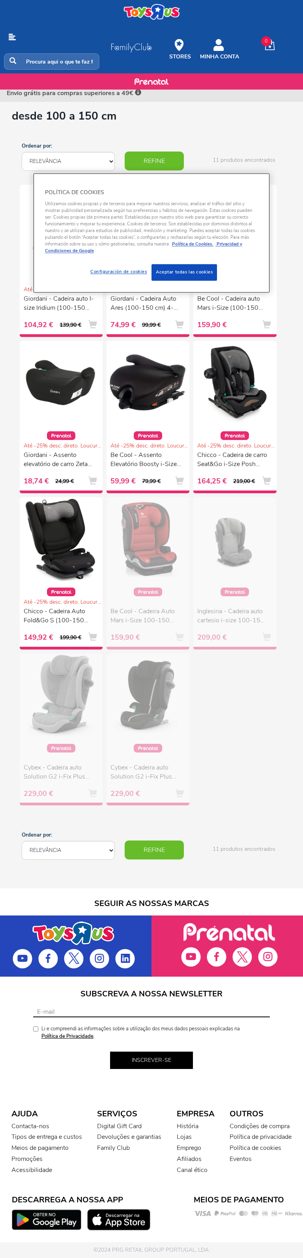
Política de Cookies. (192, 244)
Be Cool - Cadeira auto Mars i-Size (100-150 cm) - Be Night (228, 304)
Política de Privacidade (67, 1036)
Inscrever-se (151, 1060)
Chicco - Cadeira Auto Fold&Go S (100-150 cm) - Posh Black (54, 617)
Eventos (241, 1159)
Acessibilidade (31, 1170)
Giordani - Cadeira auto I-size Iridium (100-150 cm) (59, 304)
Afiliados (189, 1159)
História (187, 1126)
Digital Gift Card (119, 1126)
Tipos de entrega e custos (46, 1137)
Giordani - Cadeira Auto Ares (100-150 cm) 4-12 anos (145, 304)
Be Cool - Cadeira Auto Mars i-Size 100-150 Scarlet (142, 617)
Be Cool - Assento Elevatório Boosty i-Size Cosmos (143, 460)
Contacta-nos (30, 1126)
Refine (154, 161)
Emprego (189, 1148)
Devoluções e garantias (129, 1137)
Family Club (113, 1148)
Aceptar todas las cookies (184, 272)
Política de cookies (255, 1148)
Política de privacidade (261, 1137)
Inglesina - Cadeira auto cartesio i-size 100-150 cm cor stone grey (230, 617)
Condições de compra (260, 1126)
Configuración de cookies (118, 272)
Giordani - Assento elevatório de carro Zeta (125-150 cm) (56, 460)
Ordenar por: (37, 146)
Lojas (184, 1137)
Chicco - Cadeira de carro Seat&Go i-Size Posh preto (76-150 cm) (232, 460)
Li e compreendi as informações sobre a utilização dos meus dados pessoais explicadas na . (140, 1032)
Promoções (27, 1159)
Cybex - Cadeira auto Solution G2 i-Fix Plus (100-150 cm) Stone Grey (54, 773)
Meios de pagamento (40, 1148)
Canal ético (192, 1170)
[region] (151, 233)
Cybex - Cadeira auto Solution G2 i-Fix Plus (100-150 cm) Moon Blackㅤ (141, 773)
